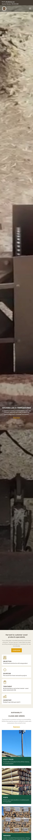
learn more (16, 650)
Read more (16, 417)
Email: (8, 1)
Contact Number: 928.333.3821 (10, 4)
